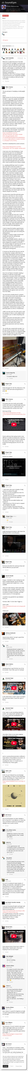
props (7, 81)
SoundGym (10, 2)
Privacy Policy (19, 1066)
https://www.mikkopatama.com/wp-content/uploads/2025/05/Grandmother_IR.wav (14, 414)
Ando (6, 879)
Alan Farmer (8, 1044)
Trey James (9, 858)
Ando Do (8, 842)
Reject (11, 1066)
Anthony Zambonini (10, 633)
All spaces (5, 40)
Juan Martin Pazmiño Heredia (12, 902)
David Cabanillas (9, 58)
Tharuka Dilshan (9, 1007)
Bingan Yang (8, 383)
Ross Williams (8, 1022)
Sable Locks (8, 770)
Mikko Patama (9, 87)
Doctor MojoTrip (10, 372)
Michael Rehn (8, 927)
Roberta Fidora (10, 965)
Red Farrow (8, 815)
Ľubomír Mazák (9, 575)
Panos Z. (8, 985)
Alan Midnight (9, 956)
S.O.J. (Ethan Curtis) (11, 830)
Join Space (5, 15)
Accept (5, 1066)
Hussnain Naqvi (9, 678)
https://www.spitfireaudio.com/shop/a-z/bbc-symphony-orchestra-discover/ (14, 911)
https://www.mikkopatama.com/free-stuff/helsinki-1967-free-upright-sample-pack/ (14, 147)
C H (7, 645)
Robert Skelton (9, 664)
